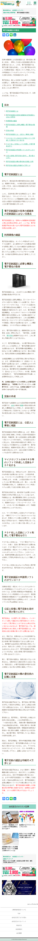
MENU (35, 3)
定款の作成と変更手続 (9, 12)
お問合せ (29, 3)
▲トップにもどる (32, 904)
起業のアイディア (8, 859)
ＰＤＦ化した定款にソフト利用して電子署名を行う (20, 145)
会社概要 (19, 933)
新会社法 (19, 925)
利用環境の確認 (11, 121)
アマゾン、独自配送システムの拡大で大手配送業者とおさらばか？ (10, 826)
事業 (21, 405)
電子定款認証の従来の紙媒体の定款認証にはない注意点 (20, 116)
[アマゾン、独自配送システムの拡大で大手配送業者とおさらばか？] (10, 817)
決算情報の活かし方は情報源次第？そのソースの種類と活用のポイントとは (10, 848)
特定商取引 (19, 929)
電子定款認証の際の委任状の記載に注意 (19, 161)
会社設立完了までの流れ (19, 917)
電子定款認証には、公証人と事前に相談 (19, 134)
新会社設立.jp (7, 10)
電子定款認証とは (12, 111)
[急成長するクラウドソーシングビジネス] (27, 817)
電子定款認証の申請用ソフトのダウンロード (20, 151)
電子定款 (10, 335)
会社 (12, 405)
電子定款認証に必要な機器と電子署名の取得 (20, 125)
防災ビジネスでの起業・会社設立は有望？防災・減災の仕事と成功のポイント (27, 835)
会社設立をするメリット (19, 921)
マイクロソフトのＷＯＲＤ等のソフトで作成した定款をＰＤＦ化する (20, 139)
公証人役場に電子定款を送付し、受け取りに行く (20, 157)
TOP (19, 913)
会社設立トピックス (17, 10)
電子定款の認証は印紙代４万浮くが (18, 165)
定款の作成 (10, 130)
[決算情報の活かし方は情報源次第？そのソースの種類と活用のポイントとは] (10, 839)
